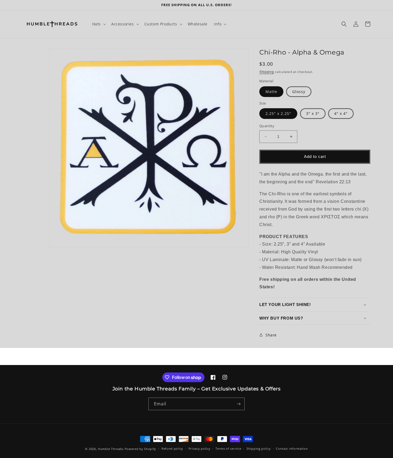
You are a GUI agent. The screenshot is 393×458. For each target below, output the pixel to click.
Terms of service (228, 449)
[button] (98, 24)
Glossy (298, 91)
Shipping (266, 72)
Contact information (292, 449)
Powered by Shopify (140, 449)
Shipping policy (258, 449)
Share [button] (271, 334)
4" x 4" (341, 113)
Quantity (266, 125)
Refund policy (172, 449)
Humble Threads (111, 449)
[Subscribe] (238, 404)
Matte (271, 91)
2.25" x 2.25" (278, 113)
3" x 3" (312, 113)
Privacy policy (199, 449)
